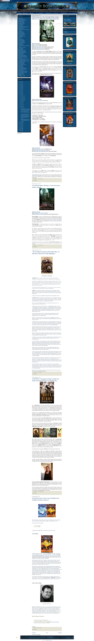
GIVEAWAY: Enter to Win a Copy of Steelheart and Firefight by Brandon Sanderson (45, 499)
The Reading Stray (22, 67)
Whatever (20, 74)
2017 (20, 92)
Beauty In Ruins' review (38, 100)
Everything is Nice (22, 27)
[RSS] (16, 637)
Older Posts (60, 632)
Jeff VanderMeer (21, 39)
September (22, 99)
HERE (40, 99)
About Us (66, 31)
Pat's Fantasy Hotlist (22, 47)
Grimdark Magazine (22, 36)
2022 (20, 86)
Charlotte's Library (22, 22)
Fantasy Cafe (21, 31)
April (21, 105)
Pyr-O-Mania (21, 48)
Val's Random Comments (23, 72)
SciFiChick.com (21, 53)
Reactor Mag (21, 49)
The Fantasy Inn (21, 63)
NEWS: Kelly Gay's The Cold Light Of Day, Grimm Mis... (25, 109)
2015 (20, 94)
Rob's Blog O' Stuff (22, 51)
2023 (20, 85)
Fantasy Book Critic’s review (38, 48)
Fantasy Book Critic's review (38, 46)
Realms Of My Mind (22, 50)
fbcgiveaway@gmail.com (55, 621)
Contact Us (66, 32)
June (21, 103)
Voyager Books (21, 73)
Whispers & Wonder (22, 75)
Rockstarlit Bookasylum (22, 52)
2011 (20, 126)
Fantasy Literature (22, 33)
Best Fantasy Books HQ (22, 20)
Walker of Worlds (22, 74)
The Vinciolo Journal (22, 69)
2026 (20, 81)
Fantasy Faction (21, 32)
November (22, 97)
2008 (20, 129)
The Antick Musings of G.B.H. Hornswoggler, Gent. (24, 59)
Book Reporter (21, 20)
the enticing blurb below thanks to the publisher (53, 219)
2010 (20, 127)
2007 (20, 130)
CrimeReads (21, 24)
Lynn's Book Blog (22, 42)
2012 (20, 124)
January (22, 121)
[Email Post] (44, 178)
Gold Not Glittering (22, 34)
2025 (20, 82)
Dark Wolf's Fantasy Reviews (23, 26)
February (22, 107)
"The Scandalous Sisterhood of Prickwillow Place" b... (25, 115)
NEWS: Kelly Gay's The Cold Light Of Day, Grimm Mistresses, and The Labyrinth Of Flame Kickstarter (45, 18)
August (22, 100)
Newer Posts (34, 632)
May (21, 104)
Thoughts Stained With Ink (23, 71)
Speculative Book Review (23, 56)
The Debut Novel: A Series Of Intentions (40, 214)
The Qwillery (21, 66)
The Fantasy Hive (22, 62)
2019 (20, 89)
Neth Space (21, 43)
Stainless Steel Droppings (23, 56)
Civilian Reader (21, 23)
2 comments (35, 246)
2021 (20, 87)
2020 (20, 88)
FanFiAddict (21, 28)
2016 (20, 93)
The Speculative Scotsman (23, 68)
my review (35, 44)
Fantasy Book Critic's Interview (39, 49)
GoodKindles (21, 35)
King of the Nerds (22, 40)
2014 (20, 122)
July (21, 101)
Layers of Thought (22, 41)
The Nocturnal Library (22, 64)
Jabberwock (21, 38)
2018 (20, 91)
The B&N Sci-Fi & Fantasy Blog (24, 60)
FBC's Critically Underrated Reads (68, 20)
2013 (20, 123)
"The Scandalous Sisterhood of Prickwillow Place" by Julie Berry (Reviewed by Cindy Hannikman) (46, 252)
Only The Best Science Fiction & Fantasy (24, 46)
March (21, 106)
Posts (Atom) (38, 634)
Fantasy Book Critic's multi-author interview (41, 151)
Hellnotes (20, 37)
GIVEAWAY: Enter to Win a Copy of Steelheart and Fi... (25, 120)
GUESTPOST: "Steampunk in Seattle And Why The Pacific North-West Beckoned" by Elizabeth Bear (45, 380)
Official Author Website (36, 43)
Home (47, 632)
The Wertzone (21, 70)
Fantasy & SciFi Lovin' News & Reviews (24, 30)
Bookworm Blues (21, 21)
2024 (20, 83)
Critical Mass (21, 25)
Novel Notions (21, 44)
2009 (20, 128)
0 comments (35, 180)
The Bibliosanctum (22, 61)
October (22, 98)
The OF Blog (21, 65)
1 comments (35, 492)
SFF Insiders (21, 54)
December (22, 95)
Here (51, 275)
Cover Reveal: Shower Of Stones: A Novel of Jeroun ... (25, 112)
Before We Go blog (22, 19)
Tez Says (20, 57)
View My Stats (19, 133)
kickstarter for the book (37, 174)
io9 (19, 38)
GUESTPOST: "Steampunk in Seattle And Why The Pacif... (25, 117)
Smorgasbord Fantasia (22, 55)
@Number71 (21, 18)
